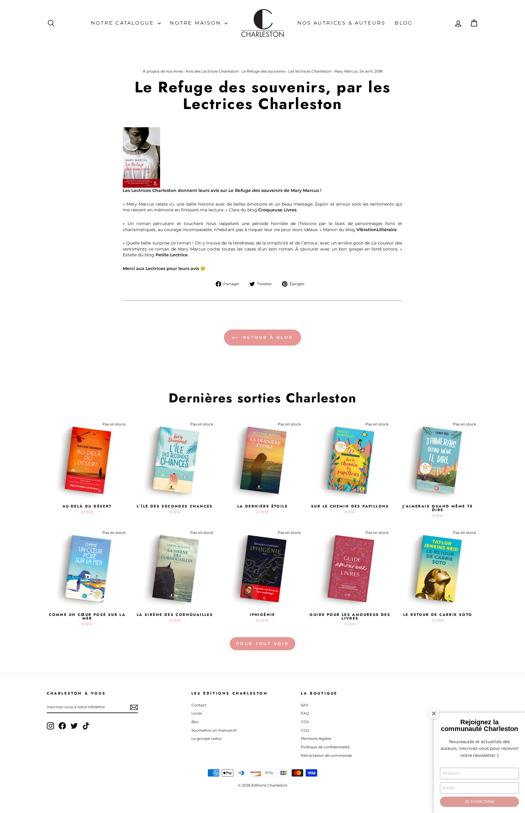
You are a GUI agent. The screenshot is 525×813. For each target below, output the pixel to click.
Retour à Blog (266, 337)
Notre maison (196, 23)
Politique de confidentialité (325, 747)
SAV (304, 705)
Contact (198, 705)
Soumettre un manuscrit (214, 730)
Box (194, 721)
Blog (404, 23)
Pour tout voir (262, 643)
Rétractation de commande (326, 755)
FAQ (305, 713)
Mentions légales (316, 738)
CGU (305, 730)
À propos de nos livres (163, 71)
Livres (196, 713)
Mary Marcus (346, 71)
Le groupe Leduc (206, 738)
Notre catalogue (123, 23)
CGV (305, 721)
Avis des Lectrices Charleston (212, 71)
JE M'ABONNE (480, 801)
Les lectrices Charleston (309, 71)
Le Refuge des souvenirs (264, 71)
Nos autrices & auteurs (341, 23)
